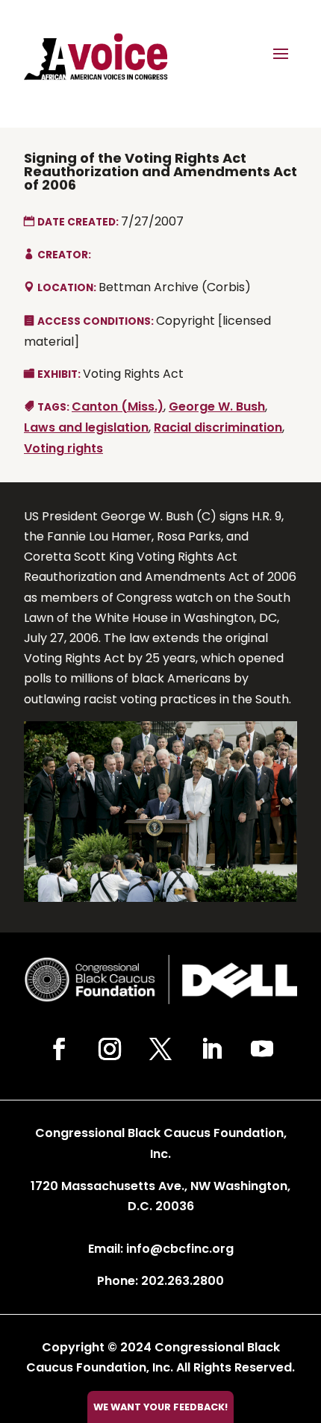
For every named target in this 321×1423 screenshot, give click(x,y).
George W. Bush (217, 406)
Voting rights (63, 448)
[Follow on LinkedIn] (211, 1049)
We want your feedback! (160, 1407)
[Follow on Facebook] (59, 1049)
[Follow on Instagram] (109, 1049)
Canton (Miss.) (117, 406)
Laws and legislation (86, 427)
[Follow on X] (160, 1049)
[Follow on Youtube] (262, 1049)
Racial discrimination (218, 427)
